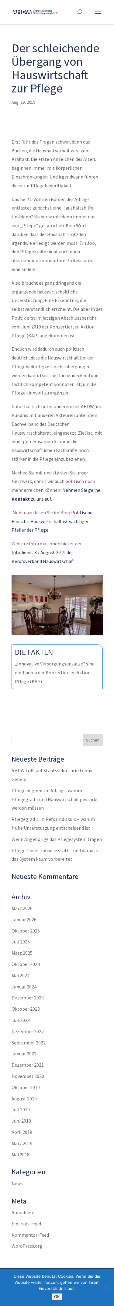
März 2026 (22, 908)
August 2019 (24, 1099)
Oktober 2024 (26, 964)
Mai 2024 (20, 975)
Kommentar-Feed (30, 1235)
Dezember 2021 (28, 1065)
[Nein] (106, 1287)
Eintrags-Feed (26, 1224)
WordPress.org (27, 1246)
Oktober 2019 (26, 1087)
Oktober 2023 (26, 1009)
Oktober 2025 (26, 931)
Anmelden (22, 1212)
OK (57, 1296)
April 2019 (22, 1132)
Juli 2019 (21, 1109)
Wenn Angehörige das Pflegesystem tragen (57, 839)
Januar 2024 (24, 987)
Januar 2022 (24, 1054)
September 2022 (29, 1043)
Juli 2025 (21, 942)
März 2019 (22, 1143)
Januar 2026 (24, 919)
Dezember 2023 (28, 998)
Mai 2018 (20, 1154)
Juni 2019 (21, 1121)
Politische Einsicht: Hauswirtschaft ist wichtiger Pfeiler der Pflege (52, 521)
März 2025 (22, 953)
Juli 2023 (21, 1020)
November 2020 (28, 1076)
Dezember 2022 (28, 1031)
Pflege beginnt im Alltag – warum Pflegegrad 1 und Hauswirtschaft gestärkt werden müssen (55, 799)
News (17, 1183)
